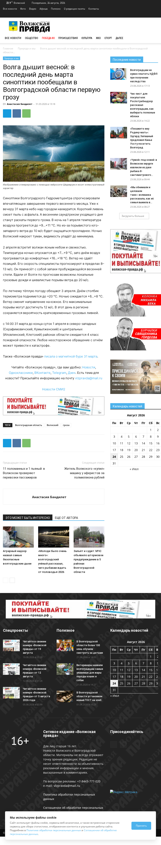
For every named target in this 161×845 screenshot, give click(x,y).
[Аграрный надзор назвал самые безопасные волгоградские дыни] (18, 537)
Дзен (71, 373)
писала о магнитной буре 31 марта (70, 356)
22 (150, 450)
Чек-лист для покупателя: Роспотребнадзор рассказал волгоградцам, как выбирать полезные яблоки (142, 105)
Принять (141, 825)
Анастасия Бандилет (19, 103)
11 (121, 443)
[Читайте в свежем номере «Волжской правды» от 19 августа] (11, 645)
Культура (87, 38)
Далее (119, 38)
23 (158, 450)
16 (158, 443)
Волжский (52, 425)
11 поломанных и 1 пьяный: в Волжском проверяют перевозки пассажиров (24, 473)
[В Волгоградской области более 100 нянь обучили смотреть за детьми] (65, 645)
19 (128, 450)
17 (114, 450)
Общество (31, 38)
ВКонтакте (42, 373)
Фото (23, 8)
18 (121, 450)
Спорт (108, 38)
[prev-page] (5, 580)
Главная (8, 48)
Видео (32, 8)
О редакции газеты (74, 8)
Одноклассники (21, 373)
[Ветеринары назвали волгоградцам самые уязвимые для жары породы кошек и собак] (65, 669)
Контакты (93, 8)
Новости (88, 367)
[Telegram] (148, 15)
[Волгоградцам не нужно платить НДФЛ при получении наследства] (118, 74)
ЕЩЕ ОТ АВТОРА (66, 518)
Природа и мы (26, 48)
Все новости (10, 8)
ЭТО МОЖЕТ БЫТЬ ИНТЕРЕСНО (27, 518)
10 (114, 443)
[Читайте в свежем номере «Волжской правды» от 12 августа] (11, 669)
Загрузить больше (133, 216)
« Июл (134, 469)
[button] (153, 38)
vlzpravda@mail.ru (88, 378)
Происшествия (68, 38)
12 (128, 443)
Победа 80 (48, 38)
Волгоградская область (28, 425)
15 (150, 443)
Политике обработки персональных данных (53, 830)
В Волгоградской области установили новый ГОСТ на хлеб (89, 696)
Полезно (56, 8)
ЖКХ (98, 38)
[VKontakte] (155, 15)
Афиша (44, 8)
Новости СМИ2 (53, 389)
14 (143, 443)
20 (136, 450)
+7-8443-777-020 (88, 781)
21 (143, 450)
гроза (66, 425)
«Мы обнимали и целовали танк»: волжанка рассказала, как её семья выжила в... (142, 195)
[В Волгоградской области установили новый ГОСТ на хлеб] (65, 696)
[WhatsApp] (26, 113)
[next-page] (12, 580)
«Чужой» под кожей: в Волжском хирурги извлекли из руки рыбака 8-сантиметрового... (143, 167)
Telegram (59, 373)
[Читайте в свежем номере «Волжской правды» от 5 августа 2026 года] (11, 692)
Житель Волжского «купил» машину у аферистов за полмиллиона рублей (84, 473)
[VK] (17, 113)
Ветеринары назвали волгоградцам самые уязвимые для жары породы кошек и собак (90, 673)
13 (136, 443)
